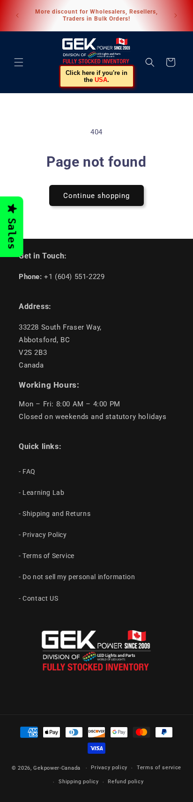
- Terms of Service (46, 555)
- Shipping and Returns (54, 513)
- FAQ (27, 471)
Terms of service (159, 768)
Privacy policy (109, 768)
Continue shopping (96, 195)
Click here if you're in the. (96, 76)
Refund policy (125, 782)
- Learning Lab (41, 492)
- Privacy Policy (43, 534)
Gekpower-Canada (57, 768)
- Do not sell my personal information (77, 577)
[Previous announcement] (17, 15)
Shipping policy (79, 782)
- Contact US (38, 598)
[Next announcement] (175, 15)
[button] (18, 62)
